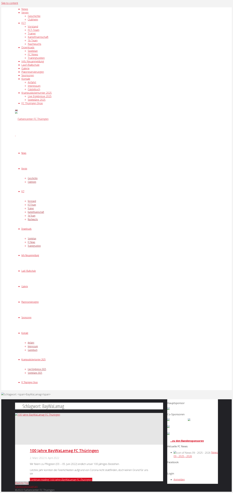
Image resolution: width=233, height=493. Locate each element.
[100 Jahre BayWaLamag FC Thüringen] (37, 414)
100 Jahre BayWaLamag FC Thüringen (64, 450)
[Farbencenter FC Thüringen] (32, 119)
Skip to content (9, 3)
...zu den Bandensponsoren (187, 441)
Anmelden (179, 479)
